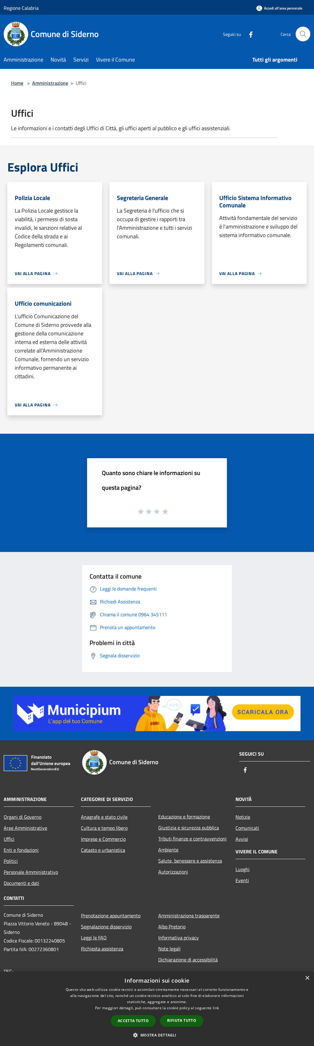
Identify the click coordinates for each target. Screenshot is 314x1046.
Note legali (169, 948)
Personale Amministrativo (31, 872)
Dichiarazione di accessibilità (188, 959)
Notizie (243, 817)
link (216, 1007)
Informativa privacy (178, 937)
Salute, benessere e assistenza (190, 860)
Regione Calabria (21, 8)
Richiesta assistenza (102, 948)
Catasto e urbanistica (103, 850)
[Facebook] (248, 34)
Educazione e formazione (184, 816)
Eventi (242, 880)
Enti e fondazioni (21, 850)
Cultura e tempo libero (104, 828)
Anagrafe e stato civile (104, 817)
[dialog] (157, 1009)
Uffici (9, 839)
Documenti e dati (21, 883)
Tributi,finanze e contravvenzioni (192, 838)
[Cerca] (303, 34)
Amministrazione (50, 83)
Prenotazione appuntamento (110, 915)
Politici (11, 861)
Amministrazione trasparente (189, 915)
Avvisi (242, 839)
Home (17, 83)
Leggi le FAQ (94, 937)
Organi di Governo (22, 817)
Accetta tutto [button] (133, 1020)
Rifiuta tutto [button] (181, 1020)
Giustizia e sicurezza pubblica (188, 827)
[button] (157, 1035)
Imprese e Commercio (103, 839)
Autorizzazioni (173, 871)
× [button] (307, 978)
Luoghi (243, 869)
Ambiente (168, 849)
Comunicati (247, 828)
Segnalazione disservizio (106, 926)
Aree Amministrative (25, 828)
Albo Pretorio (172, 926)
